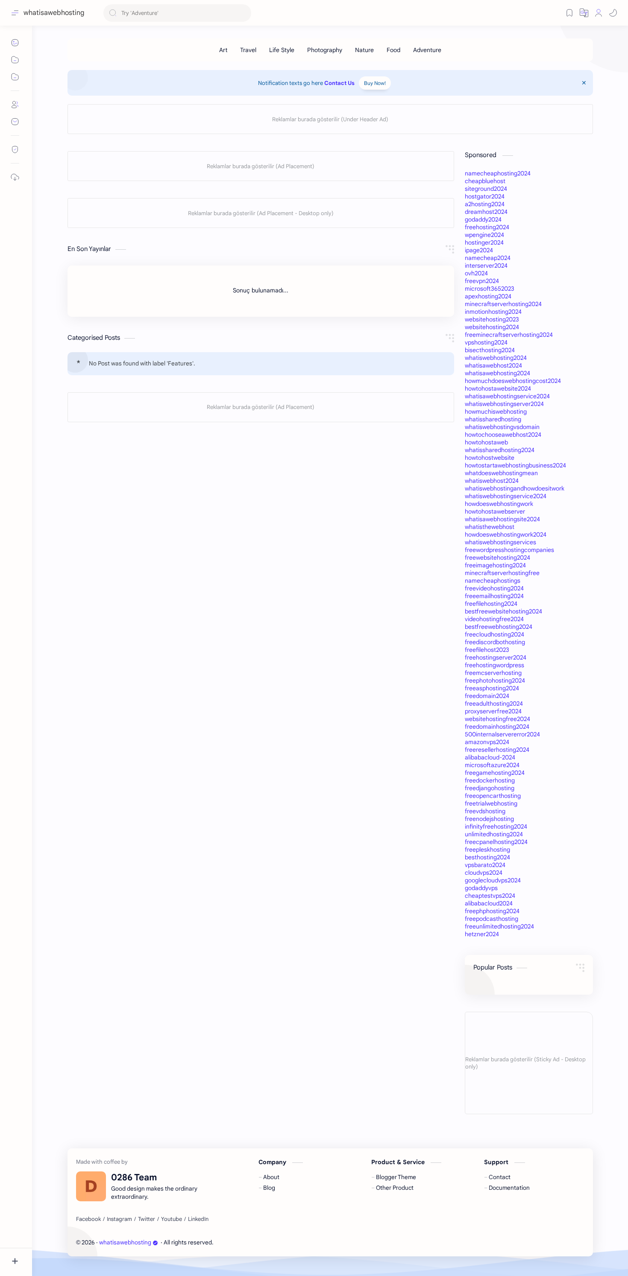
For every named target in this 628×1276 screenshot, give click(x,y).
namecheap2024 (488, 258)
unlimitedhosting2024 (494, 834)
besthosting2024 (487, 857)
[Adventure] (427, 50)
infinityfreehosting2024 (496, 826)
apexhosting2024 (488, 296)
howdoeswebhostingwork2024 (505, 534)
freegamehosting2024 (495, 773)
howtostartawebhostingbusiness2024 (515, 465)
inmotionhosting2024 (493, 311)
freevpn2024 (482, 281)
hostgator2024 (485, 196)
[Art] (223, 50)
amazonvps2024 (487, 742)
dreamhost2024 (486, 212)
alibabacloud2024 (489, 903)
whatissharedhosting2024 (499, 450)
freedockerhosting (490, 780)
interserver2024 (486, 265)
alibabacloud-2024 (490, 757)
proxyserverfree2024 (493, 711)
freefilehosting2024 (491, 603)
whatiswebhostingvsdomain (502, 427)
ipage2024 (479, 250)
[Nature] (364, 50)
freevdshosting (485, 811)
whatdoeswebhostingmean (501, 473)
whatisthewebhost (489, 527)
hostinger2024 (484, 242)
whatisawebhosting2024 (497, 373)
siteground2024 (486, 189)
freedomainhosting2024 (497, 726)
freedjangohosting (489, 788)
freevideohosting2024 (494, 588)
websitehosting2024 (492, 327)
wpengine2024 (484, 235)
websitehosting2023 (492, 319)
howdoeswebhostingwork (499, 504)
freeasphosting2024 (492, 688)
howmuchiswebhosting (496, 411)
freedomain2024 (487, 696)
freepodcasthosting (491, 919)
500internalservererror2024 (502, 734)
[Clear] (243, 13)
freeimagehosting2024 (495, 565)
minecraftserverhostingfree (502, 573)
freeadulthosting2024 (494, 703)
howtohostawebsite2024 (498, 388)
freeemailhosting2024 (494, 596)
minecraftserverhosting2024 (503, 304)
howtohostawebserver (495, 511)
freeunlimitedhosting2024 (499, 926)
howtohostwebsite (489, 457)
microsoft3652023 (489, 288)
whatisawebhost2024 (493, 365)
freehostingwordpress (494, 665)
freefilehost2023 (487, 650)
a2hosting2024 (485, 204)
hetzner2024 (482, 934)
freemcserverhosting (493, 673)
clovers (260, 1242)
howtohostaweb (486, 442)
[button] (584, 12)
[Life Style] (281, 50)
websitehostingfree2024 (497, 719)
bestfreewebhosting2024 (498, 627)
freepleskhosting (487, 849)
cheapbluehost (485, 181)
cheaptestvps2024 (490, 895)
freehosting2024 (487, 227)
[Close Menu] (584, 83)
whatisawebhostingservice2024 (507, 396)
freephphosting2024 (492, 911)
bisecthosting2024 (490, 350)
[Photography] (324, 50)
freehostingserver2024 (495, 657)
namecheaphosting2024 (498, 173)
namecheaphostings (492, 580)
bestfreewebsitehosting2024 (503, 611)
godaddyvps (481, 888)
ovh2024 (476, 273)
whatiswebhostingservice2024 (505, 496)
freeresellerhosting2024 (497, 749)
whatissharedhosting (493, 419)
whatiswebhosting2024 (496, 358)
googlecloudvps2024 (493, 880)
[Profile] (598, 12)
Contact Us (339, 83)
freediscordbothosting (495, 642)
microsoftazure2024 (492, 765)
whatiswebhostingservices (500, 542)
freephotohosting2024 (495, 680)
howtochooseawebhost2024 (503, 434)
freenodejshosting (489, 819)
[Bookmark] (569, 12)
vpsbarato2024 (485, 865)
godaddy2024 (483, 219)
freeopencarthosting (493, 796)
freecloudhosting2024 (494, 634)
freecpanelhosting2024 (496, 842)
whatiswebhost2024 (492, 481)
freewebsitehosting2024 (497, 557)
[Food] (393, 50)
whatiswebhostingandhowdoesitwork (514, 488)
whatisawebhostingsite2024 (502, 519)
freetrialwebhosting (491, 803)
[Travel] (248, 50)
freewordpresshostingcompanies (509, 550)
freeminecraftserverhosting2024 (509, 335)
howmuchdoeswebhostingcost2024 (513, 381)
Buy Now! (375, 83)
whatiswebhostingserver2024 (504, 404)
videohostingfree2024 (494, 619)
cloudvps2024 (483, 872)
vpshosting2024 (486, 342)
